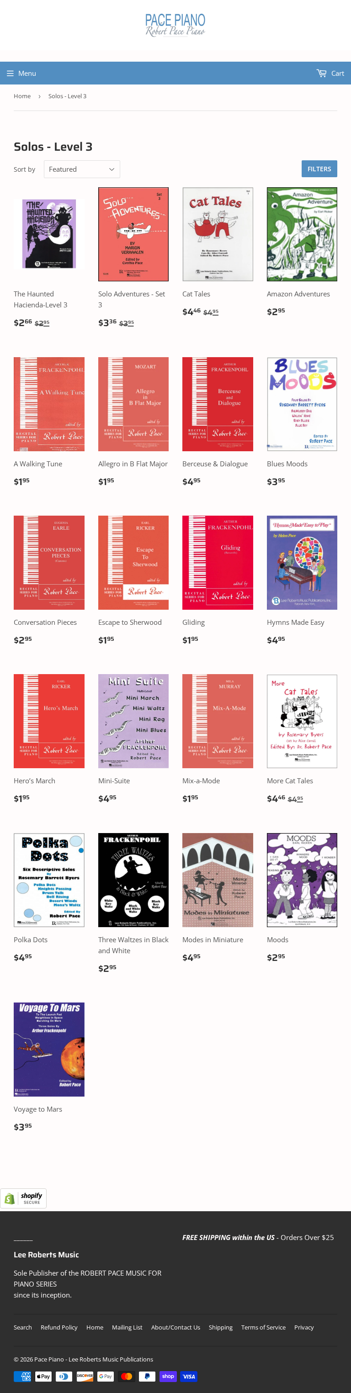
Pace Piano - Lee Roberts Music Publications (93, 1359)
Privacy (304, 1327)
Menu (27, 73)
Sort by (24, 169)
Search (23, 1327)
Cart (337, 73)
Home (22, 96)
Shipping (221, 1327)
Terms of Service (263, 1327)
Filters (319, 168)
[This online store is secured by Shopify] (23, 1205)
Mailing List (127, 1327)
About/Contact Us (175, 1327)
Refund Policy (59, 1327)
